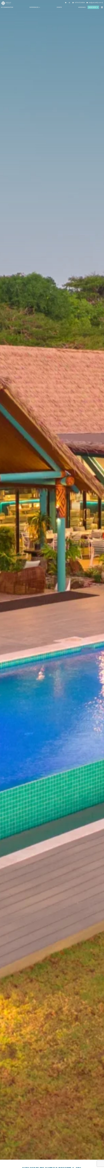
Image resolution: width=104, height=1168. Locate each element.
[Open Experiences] (39, 7)
